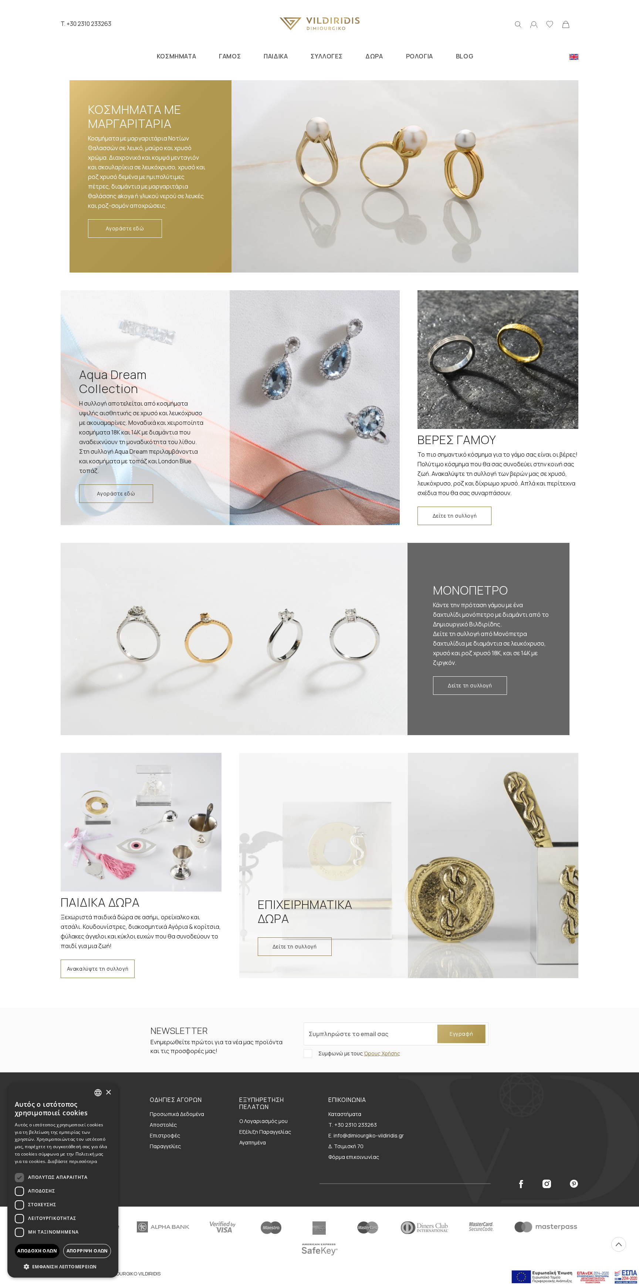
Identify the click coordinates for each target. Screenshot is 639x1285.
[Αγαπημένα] (549, 24)
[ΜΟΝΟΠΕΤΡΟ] (238, 639)
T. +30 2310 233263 (86, 24)
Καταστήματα (344, 1113)
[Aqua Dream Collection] (230, 407)
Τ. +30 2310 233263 (352, 1124)
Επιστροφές (165, 1135)
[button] (63, 1266)
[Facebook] (521, 1183)
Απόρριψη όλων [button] (87, 1251)
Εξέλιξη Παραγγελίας (265, 1131)
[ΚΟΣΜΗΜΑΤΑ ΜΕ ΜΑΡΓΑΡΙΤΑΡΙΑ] (400, 176)
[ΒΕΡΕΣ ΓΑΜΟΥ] (497, 359)
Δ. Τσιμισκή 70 (346, 1146)
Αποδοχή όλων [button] (37, 1251)
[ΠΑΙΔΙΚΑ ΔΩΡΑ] (141, 822)
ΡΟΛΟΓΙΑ (419, 56)
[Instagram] (546, 1183)
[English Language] (573, 56)
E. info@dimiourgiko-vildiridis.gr (366, 1135)
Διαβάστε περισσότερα (72, 1161)
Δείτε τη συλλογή (455, 515)
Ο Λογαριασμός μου (263, 1121)
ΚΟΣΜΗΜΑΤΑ (176, 56)
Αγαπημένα (252, 1142)
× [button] (108, 1092)
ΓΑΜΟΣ (230, 56)
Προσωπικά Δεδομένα (177, 1113)
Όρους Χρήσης (382, 1053)
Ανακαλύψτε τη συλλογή (98, 968)
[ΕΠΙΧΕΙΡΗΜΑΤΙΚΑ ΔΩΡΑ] (408, 865)
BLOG (464, 56)
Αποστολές (163, 1124)
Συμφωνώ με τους (358, 1053)
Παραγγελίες (165, 1146)
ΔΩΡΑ (374, 56)
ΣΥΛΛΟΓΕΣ (326, 56)
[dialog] (62, 1180)
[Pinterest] (574, 1183)
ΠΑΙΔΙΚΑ (276, 56)
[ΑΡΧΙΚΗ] (319, 23)
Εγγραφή (461, 1033)
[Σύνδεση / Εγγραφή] (533, 24)
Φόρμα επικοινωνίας (353, 1156)
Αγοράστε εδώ (125, 228)
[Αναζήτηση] (518, 23)
